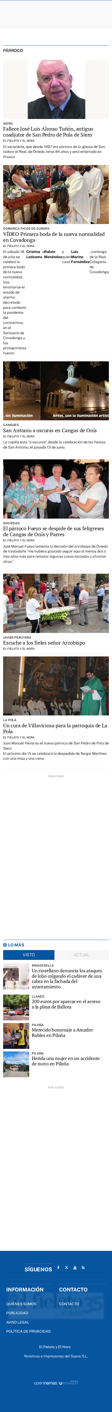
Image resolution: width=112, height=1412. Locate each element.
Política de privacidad (28, 1331)
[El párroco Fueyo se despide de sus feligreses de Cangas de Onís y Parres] (56, 488)
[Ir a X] (67, 1268)
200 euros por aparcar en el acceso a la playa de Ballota (66, 1004)
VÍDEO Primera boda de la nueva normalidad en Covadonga (54, 236)
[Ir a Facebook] (58, 1268)
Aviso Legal (17, 1322)
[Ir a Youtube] (75, 1268)
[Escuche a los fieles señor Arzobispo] (56, 603)
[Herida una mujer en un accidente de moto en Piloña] (16, 1064)
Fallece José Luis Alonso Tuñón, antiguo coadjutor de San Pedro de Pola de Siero (48, 131)
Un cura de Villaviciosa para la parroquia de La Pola (55, 728)
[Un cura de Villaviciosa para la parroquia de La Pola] (56, 685)
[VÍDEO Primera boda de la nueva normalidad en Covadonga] (56, 194)
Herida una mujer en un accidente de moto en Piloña (66, 1061)
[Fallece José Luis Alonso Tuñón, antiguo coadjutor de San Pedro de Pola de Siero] (56, 89)
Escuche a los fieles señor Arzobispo (44, 642)
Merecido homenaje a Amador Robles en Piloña (62, 1032)
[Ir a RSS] (83, 1268)
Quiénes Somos (21, 1304)
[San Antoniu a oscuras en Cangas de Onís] (56, 390)
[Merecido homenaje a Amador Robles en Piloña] (16, 1036)
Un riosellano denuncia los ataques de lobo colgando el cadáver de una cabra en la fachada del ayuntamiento (67, 978)
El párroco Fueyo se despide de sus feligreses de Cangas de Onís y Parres (53, 531)
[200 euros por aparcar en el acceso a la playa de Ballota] (16, 1007)
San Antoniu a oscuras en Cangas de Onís (50, 430)
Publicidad (17, 1313)
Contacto (69, 1304)
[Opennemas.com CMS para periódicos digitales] (56, 1383)
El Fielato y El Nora (19, 140)
